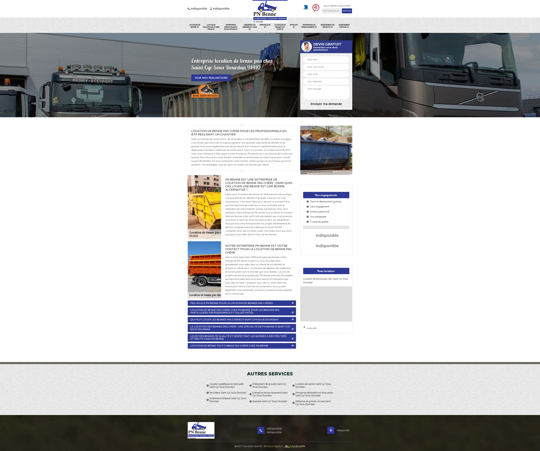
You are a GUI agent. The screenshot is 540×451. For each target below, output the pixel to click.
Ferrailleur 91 (265, 26)
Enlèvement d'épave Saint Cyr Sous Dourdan (228, 400)
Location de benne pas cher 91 (280, 27)
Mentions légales (273, 446)
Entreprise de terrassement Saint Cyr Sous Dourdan (269, 394)
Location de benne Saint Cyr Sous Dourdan (313, 385)
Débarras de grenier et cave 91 (249, 27)
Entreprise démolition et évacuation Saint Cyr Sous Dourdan (314, 394)
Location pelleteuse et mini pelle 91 (211, 27)
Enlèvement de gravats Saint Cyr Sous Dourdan (269, 385)
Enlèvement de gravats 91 (328, 26)
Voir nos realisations (211, 77)
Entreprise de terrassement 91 (309, 26)
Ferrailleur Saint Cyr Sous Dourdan (228, 392)
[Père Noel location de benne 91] (270, 11)
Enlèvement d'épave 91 (344, 26)
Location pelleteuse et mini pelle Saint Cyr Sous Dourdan (227, 385)
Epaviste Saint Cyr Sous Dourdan (269, 401)
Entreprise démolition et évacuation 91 (231, 27)
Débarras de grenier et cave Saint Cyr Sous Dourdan (313, 403)
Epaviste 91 (294, 26)
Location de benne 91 (194, 26)
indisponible (198, 8)
